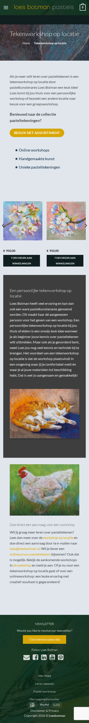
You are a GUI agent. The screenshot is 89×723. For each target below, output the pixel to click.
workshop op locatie (58, 537)
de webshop (22, 565)
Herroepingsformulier (44, 699)
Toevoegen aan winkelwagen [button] (21, 260)
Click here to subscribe (44, 639)
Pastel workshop (44, 691)
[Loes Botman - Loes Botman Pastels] (44, 7)
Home (26, 43)
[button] (5, 7)
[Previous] (3, 234)
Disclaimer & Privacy (44, 710)
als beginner (22, 337)
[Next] (85, 234)
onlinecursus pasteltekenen (30, 554)
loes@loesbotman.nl (25, 548)
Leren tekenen (44, 683)
